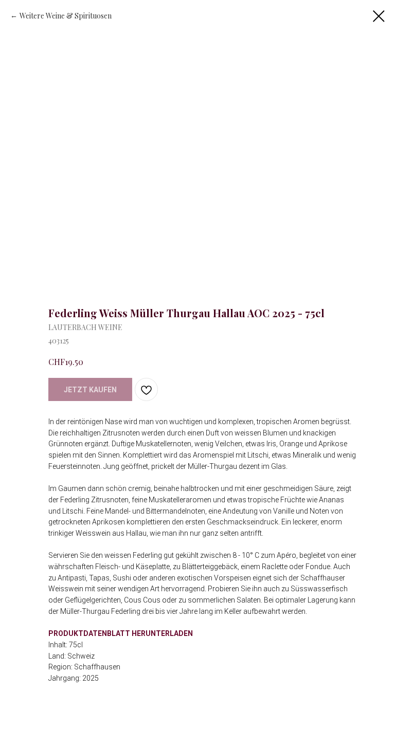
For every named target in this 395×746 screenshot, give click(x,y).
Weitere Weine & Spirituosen (66, 16)
